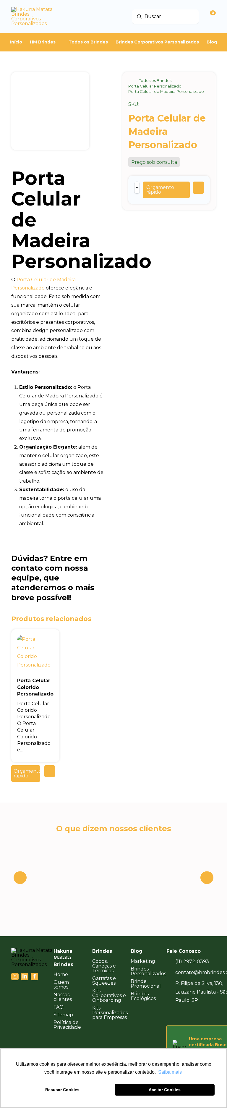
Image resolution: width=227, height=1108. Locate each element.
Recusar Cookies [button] (62, 1089)
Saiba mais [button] (170, 1072)
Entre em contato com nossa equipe (49, 568)
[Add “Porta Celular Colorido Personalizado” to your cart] (49, 771)
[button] (166, 190)
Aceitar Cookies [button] (165, 1089)
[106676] (198, 188)
